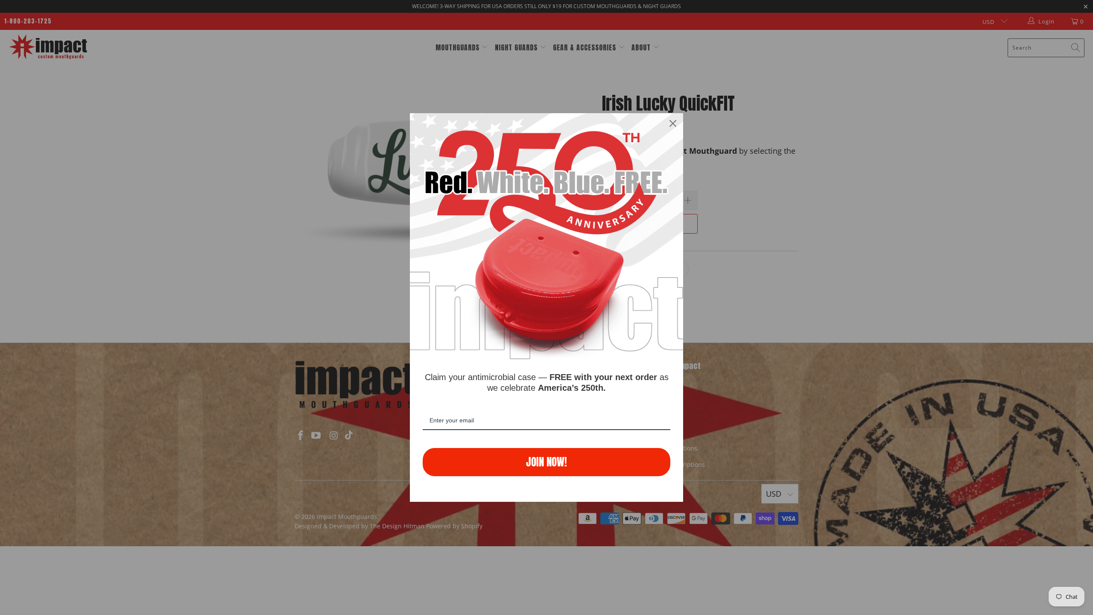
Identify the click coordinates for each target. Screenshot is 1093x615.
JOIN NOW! (546, 462)
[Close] (673, 123)
